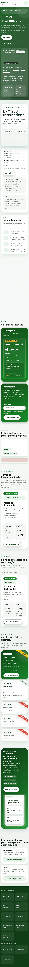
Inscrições (8, 173)
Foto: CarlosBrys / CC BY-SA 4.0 (11, 63)
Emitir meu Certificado (13, 622)
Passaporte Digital (11, 789)
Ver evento (6, 37)
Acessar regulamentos (14, 859)
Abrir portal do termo (12, 544)
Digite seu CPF (8, 404)
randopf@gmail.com (14, 879)
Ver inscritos (7, 43)
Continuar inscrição (12, 417)
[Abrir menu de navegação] (26, 3)
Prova (5, 441)
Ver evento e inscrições (11, 675)
